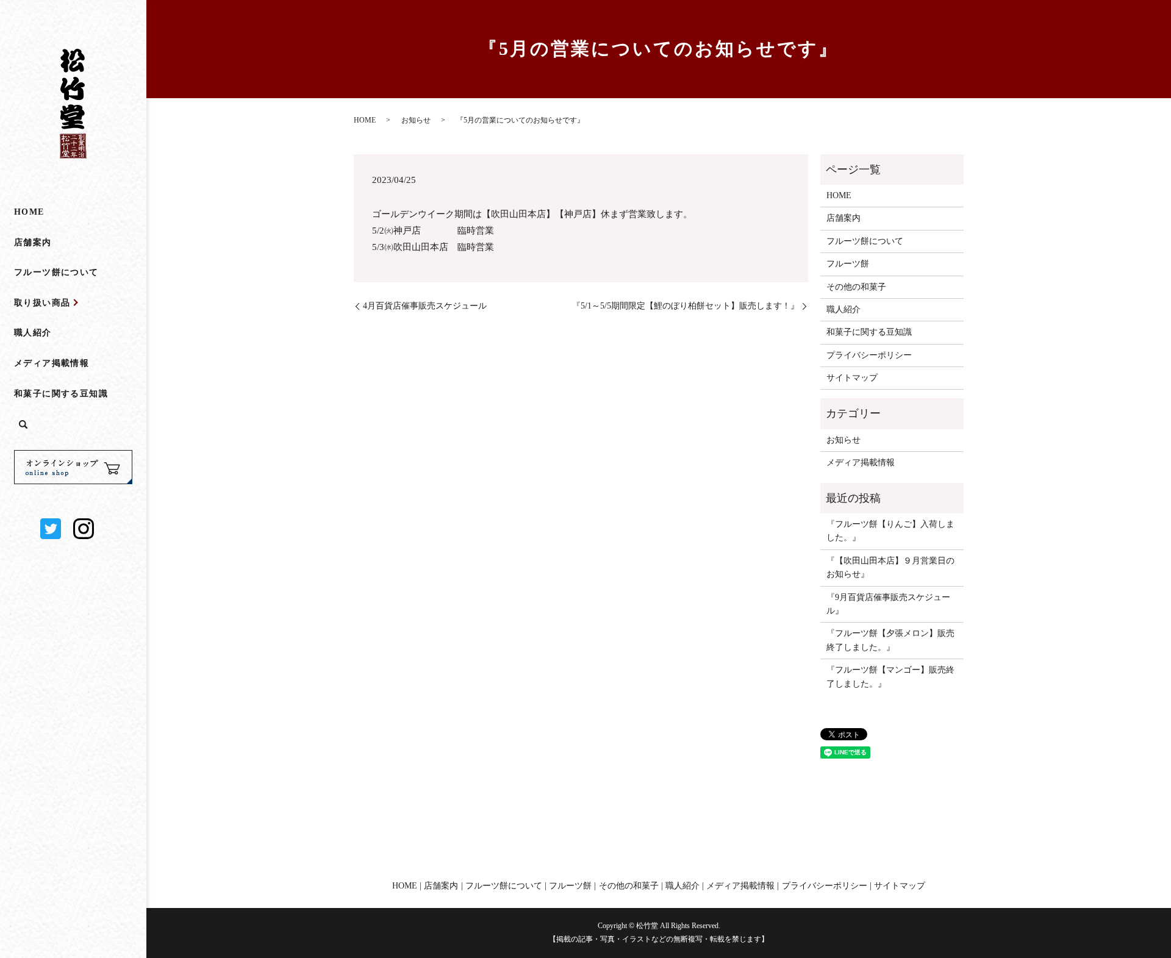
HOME (29, 211)
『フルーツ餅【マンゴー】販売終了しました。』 (890, 676)
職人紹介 (33, 332)
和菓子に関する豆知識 (61, 393)
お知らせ (416, 120)
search (23, 425)
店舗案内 (33, 242)
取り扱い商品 (42, 302)
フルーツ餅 (847, 263)
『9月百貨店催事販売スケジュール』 (888, 604)
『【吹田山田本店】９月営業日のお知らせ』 (890, 567)
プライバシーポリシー (869, 355)
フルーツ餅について (56, 272)
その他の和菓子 (856, 286)
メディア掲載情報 (51, 363)
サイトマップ (852, 377)
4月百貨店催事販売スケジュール (425, 305)
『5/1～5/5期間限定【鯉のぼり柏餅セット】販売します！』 (685, 305)
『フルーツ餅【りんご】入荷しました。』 (890, 531)
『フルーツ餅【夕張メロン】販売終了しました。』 (890, 640)
